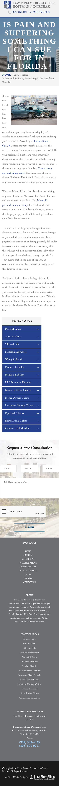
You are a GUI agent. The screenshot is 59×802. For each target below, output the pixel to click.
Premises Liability (14, 375)
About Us (28, 555)
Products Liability (14, 367)
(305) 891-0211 (20, 12)
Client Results (28, 567)
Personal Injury (13, 329)
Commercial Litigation (17, 428)
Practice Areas (28, 563)
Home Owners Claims (17, 398)
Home (6, 75)
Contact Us (29, 582)
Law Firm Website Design (15, 777)
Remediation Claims (16, 421)
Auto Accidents (13, 336)
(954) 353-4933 (41, 12)
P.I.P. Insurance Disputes (18, 382)
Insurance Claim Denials (18, 390)
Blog (28, 574)
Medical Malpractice (15, 352)
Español (28, 578)
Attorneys (28, 559)
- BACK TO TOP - (29, 543)
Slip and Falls (12, 344)
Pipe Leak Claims (14, 413)
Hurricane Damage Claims (19, 405)
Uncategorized (20, 75)
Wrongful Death (13, 359)
